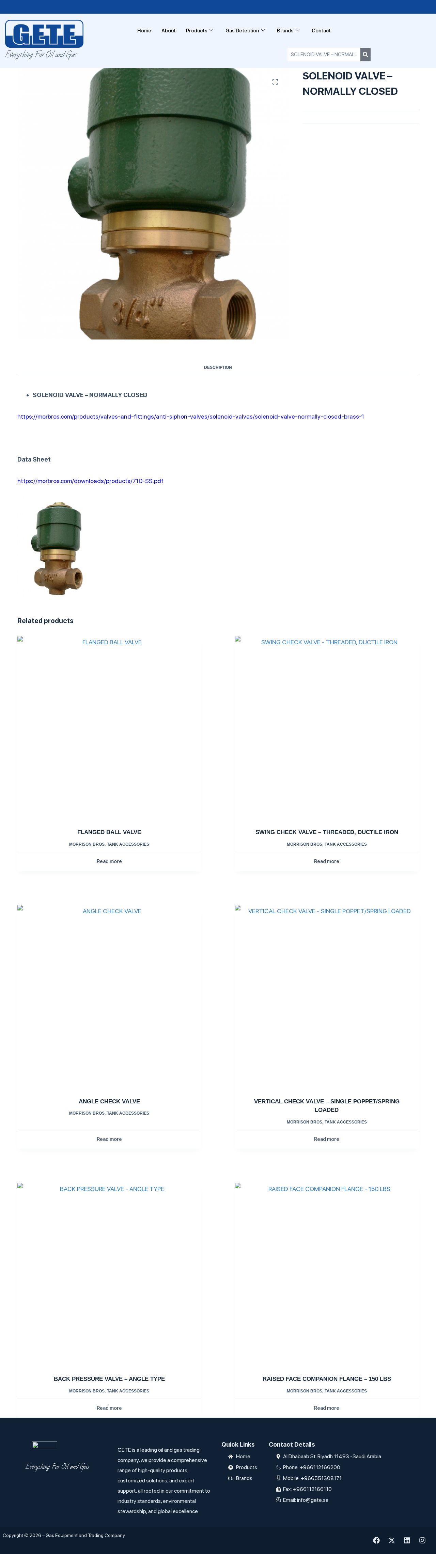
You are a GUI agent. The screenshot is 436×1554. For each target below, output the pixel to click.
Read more (109, 861)
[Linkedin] (407, 1540)
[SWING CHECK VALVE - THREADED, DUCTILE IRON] (327, 728)
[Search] (365, 54)
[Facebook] (376, 1540)
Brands (285, 31)
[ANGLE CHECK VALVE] (109, 997)
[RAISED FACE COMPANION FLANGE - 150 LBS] (327, 1275)
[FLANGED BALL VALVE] (109, 728)
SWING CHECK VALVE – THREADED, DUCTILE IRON (326, 832)
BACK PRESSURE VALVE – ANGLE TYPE (109, 1379)
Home (144, 31)
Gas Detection (242, 31)
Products (196, 31)
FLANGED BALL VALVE (109, 832)
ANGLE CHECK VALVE (109, 1101)
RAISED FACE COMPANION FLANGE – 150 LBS (327, 1379)
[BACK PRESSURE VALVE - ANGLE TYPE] (109, 1275)
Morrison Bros (87, 844)
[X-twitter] (392, 1540)
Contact (321, 31)
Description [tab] (218, 367)
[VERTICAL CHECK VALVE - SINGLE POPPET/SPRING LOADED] (327, 997)
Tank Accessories (128, 844)
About (168, 31)
